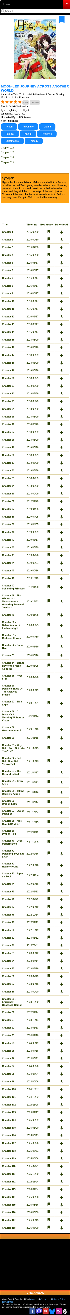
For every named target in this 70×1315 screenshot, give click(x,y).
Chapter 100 (9, 1089)
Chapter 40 (8, 532)
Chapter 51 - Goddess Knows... (12, 637)
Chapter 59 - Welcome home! (11, 729)
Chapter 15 (8, 339)
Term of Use (7, 1302)
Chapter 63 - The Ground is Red (11, 772)
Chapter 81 (8, 937)
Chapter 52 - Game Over (12, 647)
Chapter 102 (9, 1104)
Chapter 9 (7, 293)
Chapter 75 (8, 891)
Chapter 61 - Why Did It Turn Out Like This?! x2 (13, 748)
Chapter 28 (8, 439)
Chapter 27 (8, 432)
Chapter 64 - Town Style (12, 782)
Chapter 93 (8, 1035)
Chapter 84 (8, 960)
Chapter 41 (8, 539)
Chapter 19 (8, 370)
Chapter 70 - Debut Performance (12, 842)
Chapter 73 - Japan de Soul (13, 875)
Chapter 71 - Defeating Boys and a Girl (13, 853)
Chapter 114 (8, 1197)
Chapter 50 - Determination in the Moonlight (11, 625)
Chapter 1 (7, 232)
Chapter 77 (8, 907)
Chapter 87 (8, 984)
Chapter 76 (8, 899)
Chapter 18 (8, 362)
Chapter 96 (8, 1058)
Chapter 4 (7, 255)
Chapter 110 (8, 1166)
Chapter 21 (8, 385)
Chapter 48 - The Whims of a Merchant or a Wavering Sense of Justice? (13, 601)
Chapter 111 (8, 1174)
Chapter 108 (9, 1150)
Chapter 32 (8, 470)
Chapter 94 (8, 1043)
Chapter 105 (9, 1127)
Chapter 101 (9, 1097)
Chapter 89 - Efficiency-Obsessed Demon (12, 1002)
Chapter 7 (7, 278)
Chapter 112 (8, 1181)
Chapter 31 (8, 462)
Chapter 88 (8, 991)
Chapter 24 (8, 409)
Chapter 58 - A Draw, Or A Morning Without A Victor (13, 716)
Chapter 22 (8, 393)
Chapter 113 (8, 1189)
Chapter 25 (8, 416)
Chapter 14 (8, 332)
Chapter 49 (8, 614)
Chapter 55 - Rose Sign (12, 677)
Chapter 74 (8, 883)
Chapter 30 (8, 455)
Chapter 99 (8, 1081)
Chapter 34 (8, 486)
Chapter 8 (7, 285)
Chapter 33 (8, 478)
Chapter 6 (7, 270)
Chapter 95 (8, 1050)
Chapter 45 (8, 570)
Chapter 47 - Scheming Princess (13, 587)
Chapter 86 (8, 976)
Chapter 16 (8, 347)
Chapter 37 (8, 509)
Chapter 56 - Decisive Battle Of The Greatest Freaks (12, 690)
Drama (47, 126)
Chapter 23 (8, 401)
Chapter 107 (9, 1143)
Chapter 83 (8, 953)
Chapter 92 (8, 1027)
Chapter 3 (7, 247)
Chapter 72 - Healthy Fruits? (11, 865)
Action (9, 126)
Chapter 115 (7, 162)
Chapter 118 (7, 147)
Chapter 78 (8, 914)
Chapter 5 (7, 262)
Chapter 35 (8, 493)
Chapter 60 (8, 737)
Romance (47, 133)
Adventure (28, 126)
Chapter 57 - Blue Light (12, 703)
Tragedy (33, 140)
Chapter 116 (7, 157)
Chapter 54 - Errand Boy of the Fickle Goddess (13, 665)
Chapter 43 (8, 555)
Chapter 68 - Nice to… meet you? (12, 822)
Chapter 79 (8, 922)
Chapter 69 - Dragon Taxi (9, 832)
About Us (34, 1299)
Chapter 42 (8, 547)
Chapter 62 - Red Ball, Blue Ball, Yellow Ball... (11, 761)
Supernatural (12, 140)
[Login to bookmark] (62, 19)
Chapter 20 (8, 378)
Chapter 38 (8, 516)
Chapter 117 (7, 152)
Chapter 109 (9, 1158)
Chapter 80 (8, 930)
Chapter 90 (8, 1012)
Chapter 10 (8, 301)
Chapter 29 (8, 447)
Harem (28, 133)
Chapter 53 (8, 655)
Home (6, 4)
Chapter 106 (9, 1135)
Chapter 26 (8, 424)
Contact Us (45, 1299)
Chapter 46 (8, 578)
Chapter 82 (8, 945)
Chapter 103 (9, 1112)
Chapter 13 (8, 324)
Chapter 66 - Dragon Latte (9, 802)
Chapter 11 (8, 308)
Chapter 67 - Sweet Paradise (13, 812)
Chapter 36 (8, 501)
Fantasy (10, 133)
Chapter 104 (9, 1120)
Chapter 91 (8, 1020)
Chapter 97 (8, 1066)
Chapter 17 (8, 355)
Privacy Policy (58, 1299)
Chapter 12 (8, 316)
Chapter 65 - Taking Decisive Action (13, 792)
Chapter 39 (8, 524)
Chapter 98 (8, 1073)
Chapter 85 (8, 968)
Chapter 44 (8, 562)
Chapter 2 (7, 239)
